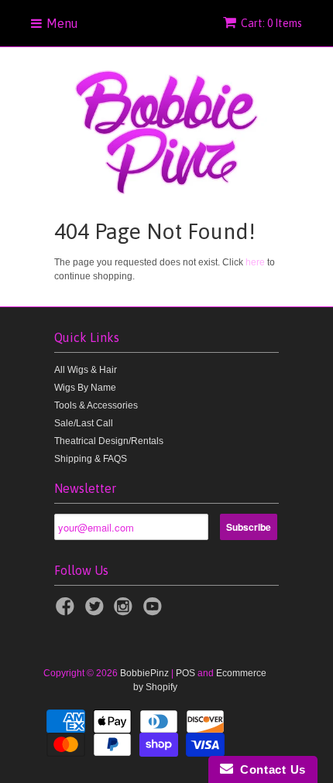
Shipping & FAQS (90, 458)
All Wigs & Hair (85, 369)
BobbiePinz (144, 673)
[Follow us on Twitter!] (96, 611)
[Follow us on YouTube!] (154, 611)
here (255, 262)
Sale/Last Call (83, 423)
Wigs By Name (85, 387)
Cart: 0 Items (271, 23)
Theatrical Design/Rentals (108, 441)
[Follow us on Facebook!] (67, 611)
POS (185, 673)
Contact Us (269, 769)
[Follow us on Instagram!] (125, 611)
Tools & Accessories (96, 405)
